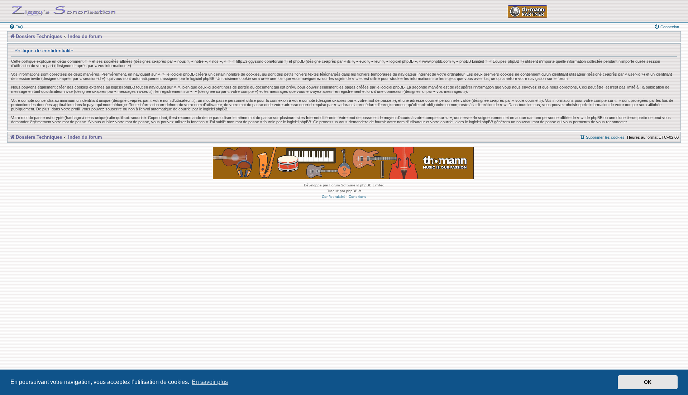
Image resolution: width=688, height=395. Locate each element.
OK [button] (647, 382)
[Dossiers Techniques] (63, 9)
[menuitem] (16, 27)
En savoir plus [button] (210, 382)
